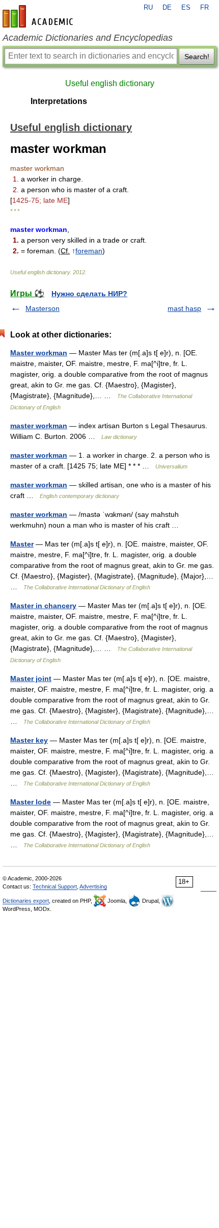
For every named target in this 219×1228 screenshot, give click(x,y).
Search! (196, 57)
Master (22, 544)
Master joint (30, 678)
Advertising (93, 886)
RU (148, 7)
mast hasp (184, 308)
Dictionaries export (26, 901)
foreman (88, 251)
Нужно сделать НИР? (89, 294)
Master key (29, 740)
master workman (38, 426)
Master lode (30, 802)
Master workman (38, 353)
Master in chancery (43, 606)
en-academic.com (39, 16)
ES (185, 7)
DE (167, 7)
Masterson (42, 308)
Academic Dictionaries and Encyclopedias (88, 38)
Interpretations (59, 101)
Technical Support (55, 886)
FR (204, 7)
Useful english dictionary (109, 83)
